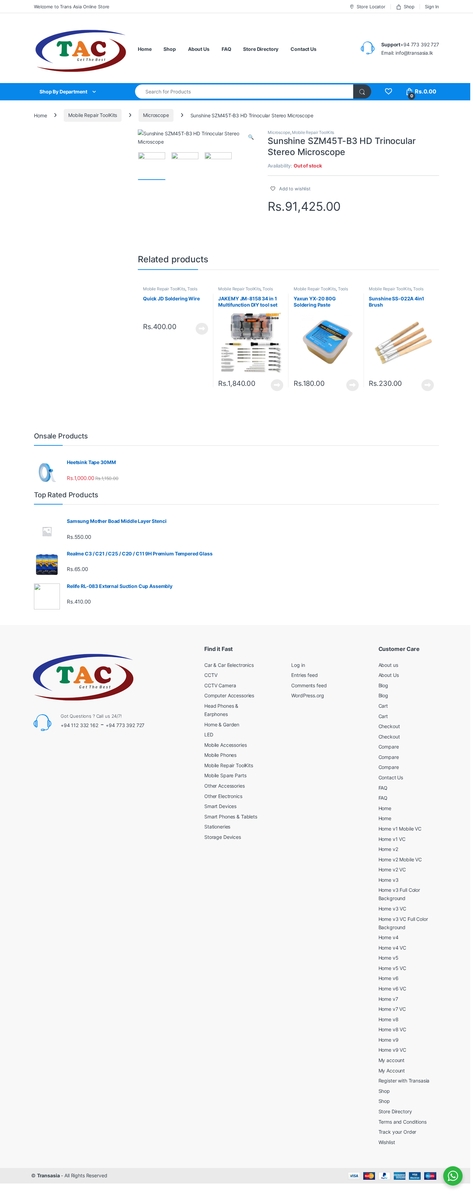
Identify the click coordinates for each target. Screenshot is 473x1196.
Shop (409, 6)
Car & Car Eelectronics (229, 665)
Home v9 (388, 1040)
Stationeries (217, 827)
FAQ (226, 49)
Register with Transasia (404, 1081)
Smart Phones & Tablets (230, 816)
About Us (198, 49)
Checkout (389, 726)
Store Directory (260, 49)
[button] (251, 137)
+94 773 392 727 (125, 725)
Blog (383, 685)
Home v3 (388, 880)
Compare (388, 747)
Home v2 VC (392, 869)
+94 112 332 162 (79, 725)
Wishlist (386, 1142)
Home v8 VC (392, 1029)
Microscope (156, 115)
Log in (298, 665)
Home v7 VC (392, 1009)
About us (388, 665)
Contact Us (303, 49)
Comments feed (309, 685)
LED (208, 734)
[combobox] (244, 91)
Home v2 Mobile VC (400, 859)
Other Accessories (224, 786)
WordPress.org (307, 695)
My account (391, 1060)
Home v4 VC (392, 948)
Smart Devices (220, 806)
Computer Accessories (229, 695)
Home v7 (388, 999)
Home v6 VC (392, 988)
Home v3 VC (392, 909)
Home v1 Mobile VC (400, 829)
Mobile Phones (220, 755)
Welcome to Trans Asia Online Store (71, 6)
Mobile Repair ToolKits (92, 115)
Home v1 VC (392, 839)
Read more (202, 329)
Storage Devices (222, 837)
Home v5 (388, 958)
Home (144, 49)
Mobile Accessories (225, 745)
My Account (391, 1070)
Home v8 (388, 1019)
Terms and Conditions (402, 1122)
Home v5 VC (392, 968)
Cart (383, 706)
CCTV (210, 675)
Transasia (48, 1175)
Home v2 (388, 849)
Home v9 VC (392, 1050)
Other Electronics (223, 796)
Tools (192, 288)
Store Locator (371, 6)
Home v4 (388, 937)
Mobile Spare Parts (225, 775)
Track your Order (397, 1132)
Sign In (432, 6)
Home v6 (388, 978)
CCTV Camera (220, 685)
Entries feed (304, 675)
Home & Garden (221, 724)
